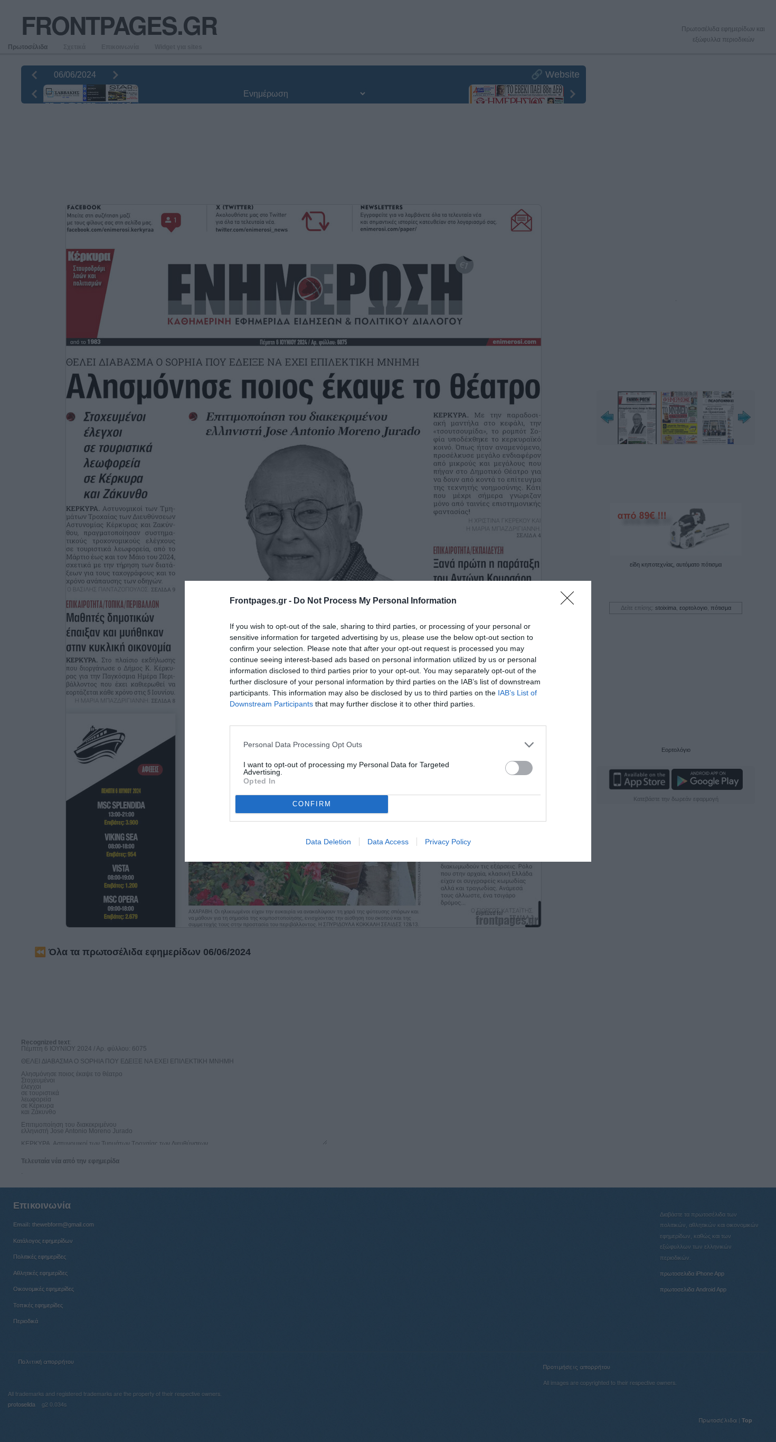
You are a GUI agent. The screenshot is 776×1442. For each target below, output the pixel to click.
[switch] (519, 768)
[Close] (571, 601)
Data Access (388, 841)
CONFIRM (312, 804)
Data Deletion (328, 841)
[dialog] (388, 721)
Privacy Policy (448, 841)
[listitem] (388, 744)
